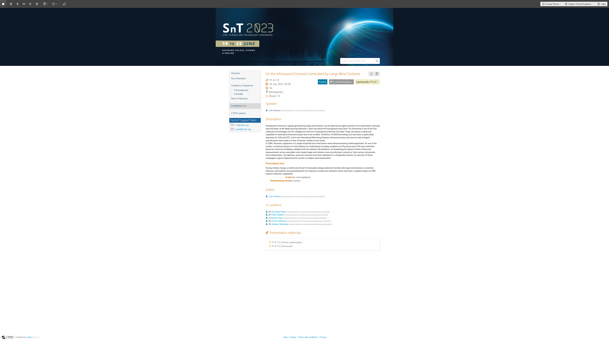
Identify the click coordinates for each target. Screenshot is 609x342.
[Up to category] (24, 4)
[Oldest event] (11, 4)
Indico (30, 337)
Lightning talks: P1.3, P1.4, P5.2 (370, 81)
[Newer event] (30, 4)
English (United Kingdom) (580, 4)
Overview (235, 73)
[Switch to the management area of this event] (64, 4)
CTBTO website (238, 113)
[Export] (45, 4)
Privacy (323, 337)
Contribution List (238, 106)
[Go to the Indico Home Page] (3, 4)
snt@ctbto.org (242, 125)
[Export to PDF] (371, 74)
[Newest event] (36, 4)
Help (285, 337)
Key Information (238, 78)
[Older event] (17, 4)
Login (603, 4)
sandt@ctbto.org (243, 129)
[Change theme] (54, 4)
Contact (292, 337)
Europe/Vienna (552, 4)
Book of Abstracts (239, 98)
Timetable (238, 94)
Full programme (241, 90)
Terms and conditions (308, 337)
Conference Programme (242, 85)
